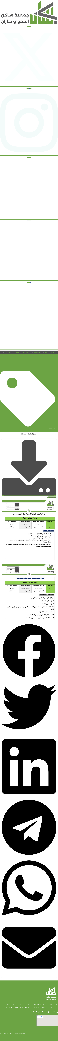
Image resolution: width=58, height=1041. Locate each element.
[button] (29, 651)
